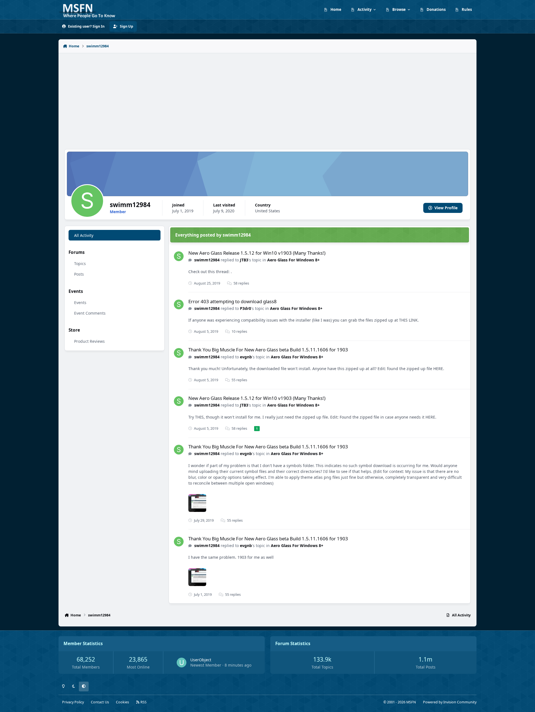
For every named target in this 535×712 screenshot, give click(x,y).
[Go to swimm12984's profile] (179, 256)
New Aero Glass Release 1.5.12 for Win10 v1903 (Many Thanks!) (256, 253)
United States (267, 210)
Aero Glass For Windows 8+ (293, 260)
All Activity (83, 235)
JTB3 (244, 260)
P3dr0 (245, 308)
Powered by (449, 702)
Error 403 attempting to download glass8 (232, 301)
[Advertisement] (267, 98)
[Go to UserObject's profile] (181, 662)
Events (80, 302)
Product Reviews (89, 341)
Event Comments (90, 313)
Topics (80, 263)
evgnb (246, 356)
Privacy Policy (73, 702)
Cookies (122, 702)
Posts (79, 274)
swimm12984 (207, 260)
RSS (143, 702)
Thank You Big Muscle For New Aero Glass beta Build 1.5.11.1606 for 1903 (268, 349)
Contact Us (100, 702)
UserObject (200, 659)
